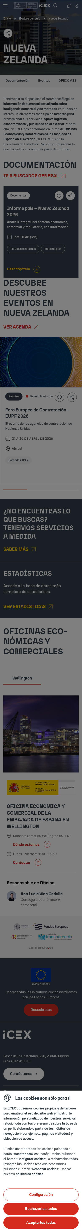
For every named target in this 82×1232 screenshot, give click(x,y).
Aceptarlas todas (41, 1222)
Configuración (41, 1195)
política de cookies (29, 1174)
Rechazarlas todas (41, 1209)
